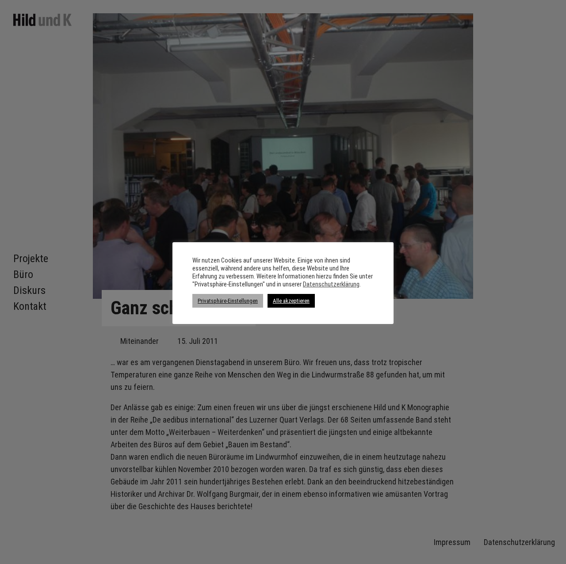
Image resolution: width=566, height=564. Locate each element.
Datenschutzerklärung (331, 284)
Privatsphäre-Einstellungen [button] (228, 300)
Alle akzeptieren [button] (291, 300)
